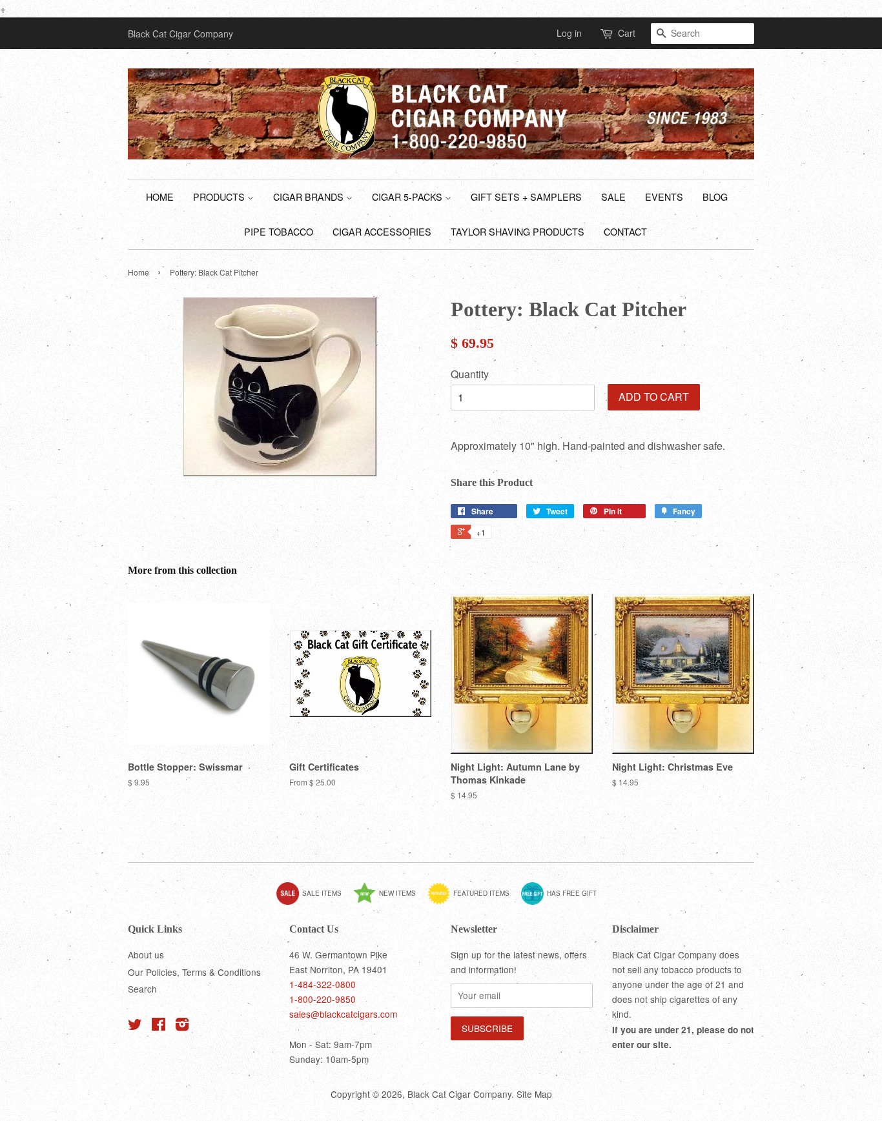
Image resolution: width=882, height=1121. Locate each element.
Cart (626, 32)
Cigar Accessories (382, 231)
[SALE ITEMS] (313, 902)
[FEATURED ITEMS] (473, 902)
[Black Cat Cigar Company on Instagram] (182, 1026)
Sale (613, 196)
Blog (715, 196)
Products (220, 196)
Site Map (534, 1093)
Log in (569, 32)
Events (664, 196)
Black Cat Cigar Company (459, 1093)
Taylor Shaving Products (517, 231)
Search (142, 988)
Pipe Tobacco (278, 231)
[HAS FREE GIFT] (563, 902)
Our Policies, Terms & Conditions (194, 971)
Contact (625, 231)
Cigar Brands (309, 196)
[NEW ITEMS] (389, 902)
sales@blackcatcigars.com (343, 1013)
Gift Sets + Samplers (526, 196)
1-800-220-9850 (322, 999)
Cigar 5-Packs (408, 196)
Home (160, 196)
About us (146, 954)
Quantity (470, 374)
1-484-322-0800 (322, 984)
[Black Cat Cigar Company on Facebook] (158, 1026)
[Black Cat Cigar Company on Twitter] (135, 1026)
